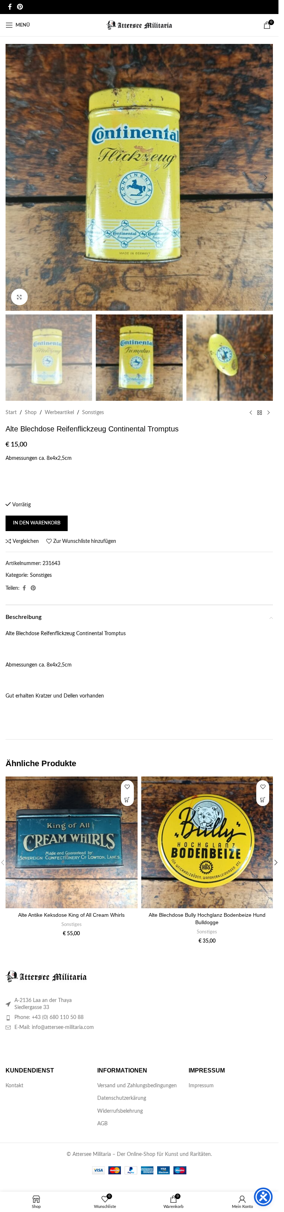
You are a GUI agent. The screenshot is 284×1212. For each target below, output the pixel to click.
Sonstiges (93, 412)
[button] (13, 177)
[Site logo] (139, 25)
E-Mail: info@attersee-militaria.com (54, 1027)
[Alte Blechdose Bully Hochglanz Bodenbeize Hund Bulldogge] (207, 842)
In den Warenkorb (36, 523)
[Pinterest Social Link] (19, 7)
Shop (31, 412)
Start (11, 412)
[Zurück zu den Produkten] (259, 412)
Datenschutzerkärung (121, 1098)
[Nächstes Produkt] (268, 412)
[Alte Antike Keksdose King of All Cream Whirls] (72, 842)
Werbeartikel (59, 412)
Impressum (201, 1085)
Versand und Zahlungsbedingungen (137, 1085)
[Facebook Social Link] (10, 7)
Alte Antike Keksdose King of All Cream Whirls (71, 915)
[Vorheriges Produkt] (250, 412)
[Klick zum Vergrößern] (19, 297)
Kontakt (14, 1085)
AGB (102, 1123)
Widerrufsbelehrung (120, 1111)
